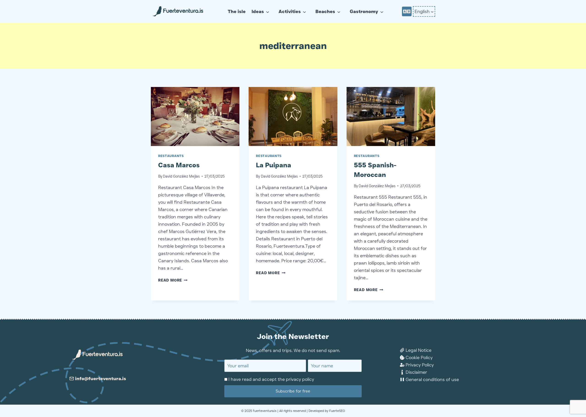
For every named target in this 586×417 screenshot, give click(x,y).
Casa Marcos (179, 165)
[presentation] (195, 116)
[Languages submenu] (432, 11)
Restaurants (171, 156)
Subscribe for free (293, 391)
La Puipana (273, 165)
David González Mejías (181, 176)
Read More (172, 280)
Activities (290, 11)
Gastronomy (364, 11)
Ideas (258, 11)
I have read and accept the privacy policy (271, 379)
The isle (237, 11)
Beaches (325, 11)
